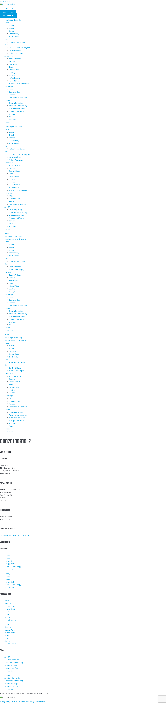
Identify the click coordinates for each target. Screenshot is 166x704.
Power (7, 614)
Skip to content (5, 1)
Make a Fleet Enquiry (16, 269)
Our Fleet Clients (15, 50)
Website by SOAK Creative (35, 701)
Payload (12, 95)
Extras (11, 67)
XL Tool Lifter (14, 81)
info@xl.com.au (5, 476)
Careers (12, 114)
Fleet (6, 45)
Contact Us (9, 330)
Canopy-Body (14, 34)
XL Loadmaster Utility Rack (19, 83)
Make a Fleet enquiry (16, 53)
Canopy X (12, 31)
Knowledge (9, 86)
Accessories (9, 56)
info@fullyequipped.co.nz (9, 503)
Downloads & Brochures (18, 97)
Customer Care (14, 92)
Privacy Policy (5, 701)
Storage (12, 75)
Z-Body (11, 28)
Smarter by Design (16, 103)
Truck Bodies (14, 36)
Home (7, 233)
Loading (12, 72)
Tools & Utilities (15, 59)
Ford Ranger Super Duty (13, 20)
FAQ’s (11, 89)
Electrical (12, 61)
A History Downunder (17, 108)
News (11, 117)
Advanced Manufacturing (18, 106)
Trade (7, 23)
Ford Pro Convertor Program (19, 48)
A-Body (11, 25)
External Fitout (14, 64)
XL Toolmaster (14, 78)
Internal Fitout (14, 70)
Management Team (16, 111)
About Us (8, 100)
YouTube (12, 120)
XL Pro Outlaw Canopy (17, 42)
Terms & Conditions (18, 701)
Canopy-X (8, 561)
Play (6, 39)
